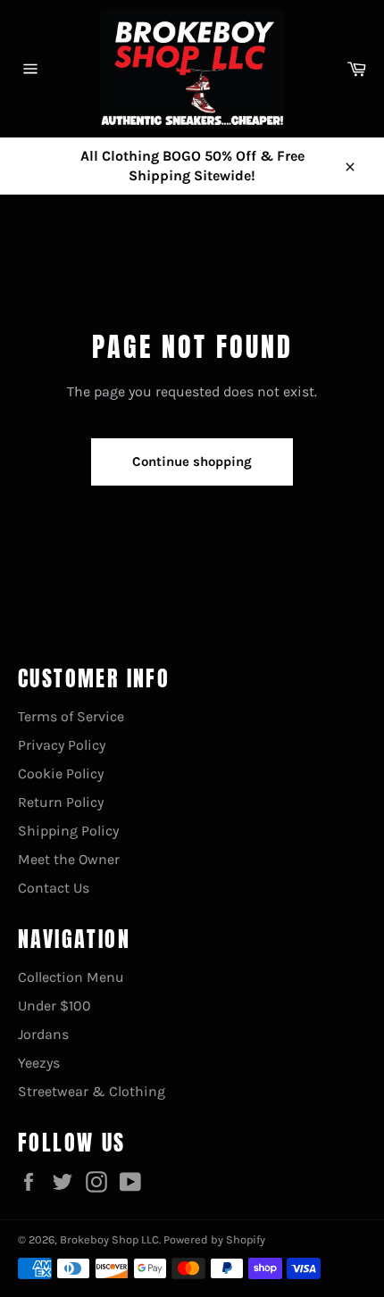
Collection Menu (71, 977)
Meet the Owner (69, 859)
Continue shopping (192, 461)
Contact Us (53, 887)
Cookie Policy (61, 773)
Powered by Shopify (214, 1239)
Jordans (43, 1034)
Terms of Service (71, 716)
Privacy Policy (61, 744)
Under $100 (54, 1005)
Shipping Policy (68, 830)
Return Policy (61, 802)
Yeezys (39, 1062)
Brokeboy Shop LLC (109, 1239)
